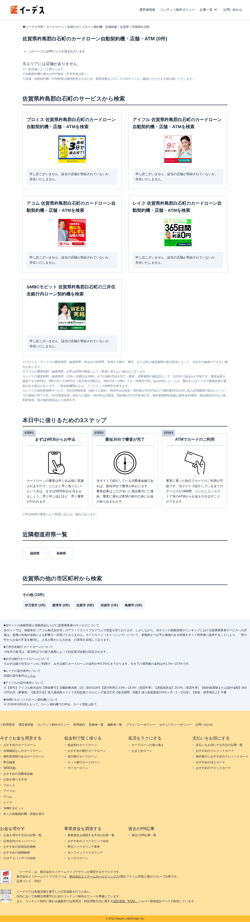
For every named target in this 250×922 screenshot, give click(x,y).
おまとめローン (142, 751)
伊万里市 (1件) (35, 605)
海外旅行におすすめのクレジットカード (222, 756)
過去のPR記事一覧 (144, 835)
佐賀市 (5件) (85, 605)
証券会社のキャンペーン (19, 841)
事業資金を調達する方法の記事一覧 (91, 835)
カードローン (55, 27)
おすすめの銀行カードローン (87, 751)
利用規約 (79, 724)
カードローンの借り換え (148, 745)
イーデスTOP (34, 27)
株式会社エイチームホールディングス (94, 876)
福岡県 (35, 553)
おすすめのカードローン (19, 745)
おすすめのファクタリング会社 (88, 841)
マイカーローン (78, 768)
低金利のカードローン (82, 745)
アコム (7, 796)
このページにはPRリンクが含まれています (56, 51)
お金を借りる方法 (15, 779)
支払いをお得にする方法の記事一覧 (219, 745)
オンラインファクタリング (85, 852)
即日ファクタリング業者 (84, 846)
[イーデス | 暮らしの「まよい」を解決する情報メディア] (26, 13)
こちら (31, 675)
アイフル (9, 791)
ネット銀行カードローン (84, 762)
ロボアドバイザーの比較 (19, 858)
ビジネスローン (78, 858)
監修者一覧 (96, 724)
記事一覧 (206, 9)
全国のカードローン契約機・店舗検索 (92, 27)
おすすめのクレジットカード (215, 751)
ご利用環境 (7, 724)
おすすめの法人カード (210, 762)
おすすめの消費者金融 (18, 774)
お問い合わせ (232, 9)
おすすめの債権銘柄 (16, 852)
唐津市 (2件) (61, 605)
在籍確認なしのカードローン (22, 751)
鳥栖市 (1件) (133, 605)
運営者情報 (147, 9)
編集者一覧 (114, 724)
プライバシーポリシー (140, 724)
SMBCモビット (13, 808)
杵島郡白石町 (141, 27)
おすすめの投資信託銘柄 (19, 846)
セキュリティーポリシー (175, 724)
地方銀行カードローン (82, 756)
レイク (7, 802)
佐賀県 (124, 27)
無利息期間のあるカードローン (23, 756)
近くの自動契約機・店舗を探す (23, 814)
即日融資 (9, 762)
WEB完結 (9, 768)
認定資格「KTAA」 (125, 901)
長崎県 (61, 553)
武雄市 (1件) (109, 605)
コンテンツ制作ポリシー (177, 9)
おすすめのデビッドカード (213, 768)
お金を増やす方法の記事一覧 (22, 835)
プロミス (9, 785)
